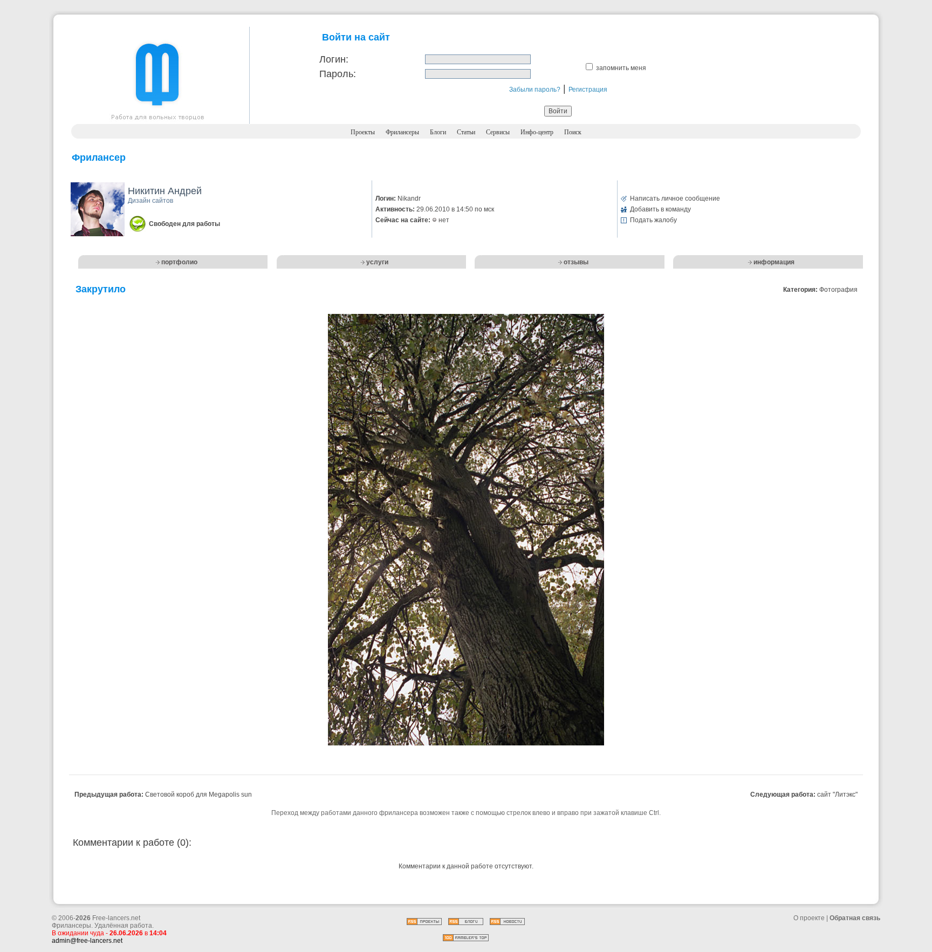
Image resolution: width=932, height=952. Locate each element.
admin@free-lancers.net (87, 940)
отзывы (576, 262)
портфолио (179, 262)
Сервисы (498, 132)
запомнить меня (621, 68)
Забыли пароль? (534, 89)
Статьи (466, 132)
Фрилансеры (402, 132)
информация (773, 262)
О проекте (809, 918)
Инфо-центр (536, 132)
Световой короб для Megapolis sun (198, 794)
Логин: (333, 59)
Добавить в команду (660, 209)
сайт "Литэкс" (837, 794)
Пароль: (337, 74)
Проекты (363, 132)
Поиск (572, 132)
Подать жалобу (653, 220)
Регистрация (587, 89)
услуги (377, 262)
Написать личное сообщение (675, 198)
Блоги (438, 132)
